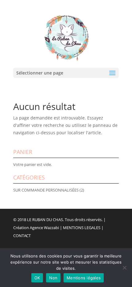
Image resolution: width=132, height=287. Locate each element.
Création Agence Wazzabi (36, 227)
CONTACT (22, 235)
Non (53, 277)
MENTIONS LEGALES (81, 227)
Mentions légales (84, 277)
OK (37, 277)
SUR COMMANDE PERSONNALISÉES (46, 190)
